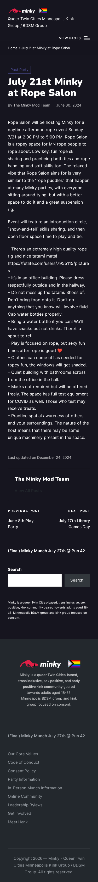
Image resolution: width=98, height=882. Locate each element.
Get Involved (19, 813)
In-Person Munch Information (35, 787)
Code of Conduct (23, 762)
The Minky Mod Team (42, 479)
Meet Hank (18, 821)
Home (13, 48)
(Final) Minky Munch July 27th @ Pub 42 (46, 550)
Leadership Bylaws (25, 804)
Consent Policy (22, 770)
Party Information (24, 779)
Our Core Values (23, 753)
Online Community (25, 796)
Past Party (19, 69)
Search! (77, 580)
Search (14, 569)
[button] (28, 490)
